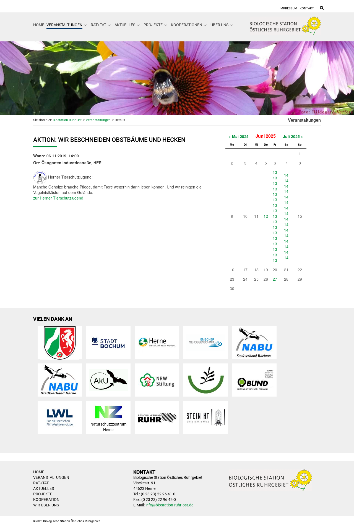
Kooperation (46, 499)
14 (286, 175)
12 (266, 216)
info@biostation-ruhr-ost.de (169, 505)
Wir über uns (46, 505)
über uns (219, 25)
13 (275, 172)
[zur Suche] (322, 8)
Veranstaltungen (64, 25)
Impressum (288, 8)
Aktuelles (124, 25)
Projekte (153, 25)
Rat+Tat (98, 25)
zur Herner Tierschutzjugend (58, 198)
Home (38, 25)
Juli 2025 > (293, 136)
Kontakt (307, 8)
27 (275, 279)
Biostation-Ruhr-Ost (67, 120)
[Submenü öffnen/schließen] (85, 25)
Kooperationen (186, 25)
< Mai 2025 (239, 136)
